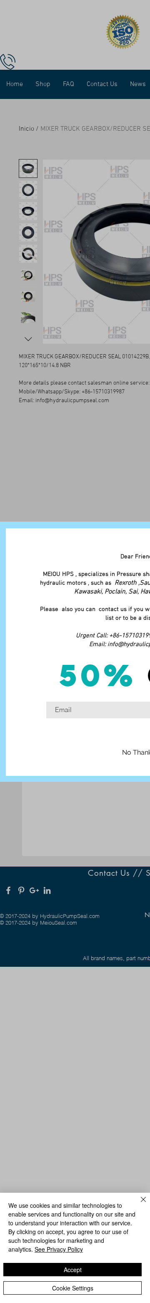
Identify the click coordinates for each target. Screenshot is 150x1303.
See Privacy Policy (59, 1249)
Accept (73, 1269)
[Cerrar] (138, 1204)
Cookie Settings (72, 1288)
